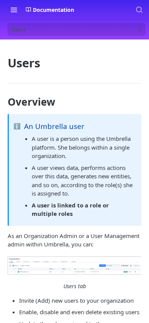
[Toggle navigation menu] (14, 9)
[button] (74, 265)
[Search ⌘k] (139, 9)
